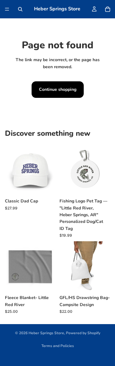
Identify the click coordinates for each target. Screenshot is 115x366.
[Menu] (7, 9)
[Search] (20, 9)
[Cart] (107, 9)
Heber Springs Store (46, 333)
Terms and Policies (57, 345)
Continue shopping (57, 89)
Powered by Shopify (83, 333)
